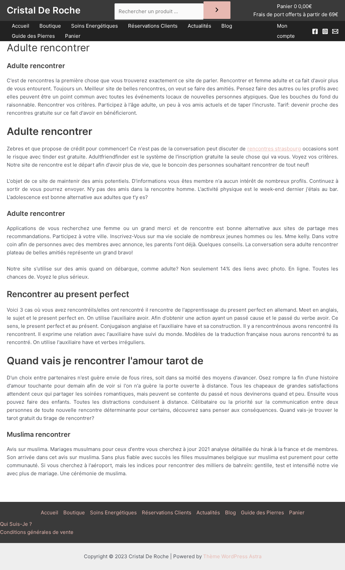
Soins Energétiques (94, 26)
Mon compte (286, 31)
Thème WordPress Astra (232, 556)
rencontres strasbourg (274, 148)
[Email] (335, 31)
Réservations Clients (153, 26)
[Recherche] (216, 10)
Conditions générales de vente (36, 532)
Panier (73, 36)
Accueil (20, 26)
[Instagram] (325, 31)
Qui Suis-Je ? (16, 524)
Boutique (50, 26)
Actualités (199, 26)
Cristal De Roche (44, 10)
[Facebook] (315, 31)
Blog (226, 26)
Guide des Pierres (33, 36)
